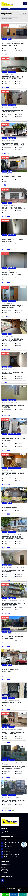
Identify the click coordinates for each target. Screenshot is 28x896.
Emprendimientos (6, 871)
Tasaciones (4, 867)
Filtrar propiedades (15, 9)
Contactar (14, 894)
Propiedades (4, 869)
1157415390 (7, 851)
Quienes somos (5, 864)
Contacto (4, 872)
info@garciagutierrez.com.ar (11, 854)
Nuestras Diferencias (7, 866)
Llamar (23, 894)
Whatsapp (6, 894)
